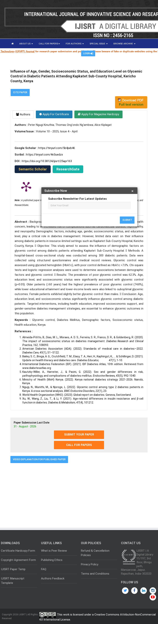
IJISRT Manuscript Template (12, 581)
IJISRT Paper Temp (13, 569)
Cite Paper (20, 92)
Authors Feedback (52, 578)
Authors (24, 114)
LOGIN (86, 53)
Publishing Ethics (51, 560)
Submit (127, 219)
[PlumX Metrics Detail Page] (26, 186)
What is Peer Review (54, 550)
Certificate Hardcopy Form (18, 550)
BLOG (38, 53)
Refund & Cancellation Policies (95, 553)
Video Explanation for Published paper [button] (39, 459)
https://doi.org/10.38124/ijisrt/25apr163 (47, 161)
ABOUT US (25, 43)
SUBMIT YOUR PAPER (79, 434)
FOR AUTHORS (74, 43)
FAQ (43, 569)
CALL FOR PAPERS (48, 43)
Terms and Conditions (95, 573)
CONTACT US (54, 53)
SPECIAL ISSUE (98, 43)
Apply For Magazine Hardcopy (100, 114)
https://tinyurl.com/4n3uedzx (44, 154)
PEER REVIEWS (19, 53)
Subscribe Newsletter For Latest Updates (77, 198)
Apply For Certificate (55, 114)
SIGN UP (71, 53)
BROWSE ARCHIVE (123, 43)
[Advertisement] (79, 494)
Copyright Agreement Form (18, 560)
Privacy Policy (89, 564)
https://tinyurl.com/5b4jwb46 (56, 148)
